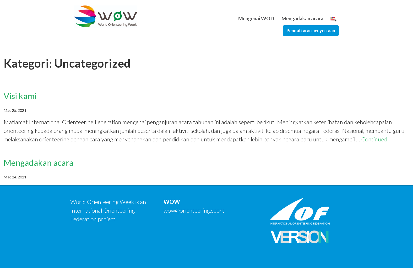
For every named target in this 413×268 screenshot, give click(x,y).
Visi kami (20, 96)
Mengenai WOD (256, 18)
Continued (374, 139)
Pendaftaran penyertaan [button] (311, 30)
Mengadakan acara (302, 18)
